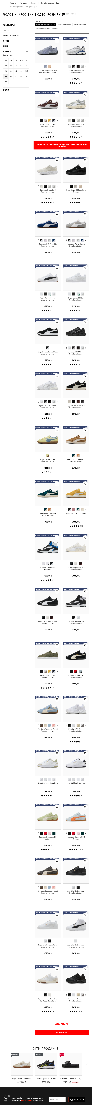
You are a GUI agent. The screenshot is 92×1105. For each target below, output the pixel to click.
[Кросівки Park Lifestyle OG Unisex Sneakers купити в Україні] (48, 978)
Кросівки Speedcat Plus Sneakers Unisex (75, 568)
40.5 (21, 66)
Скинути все (7, 55)
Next (85, 67)
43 (16, 71)
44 (21, 71)
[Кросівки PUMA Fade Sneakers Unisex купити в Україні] (76, 50)
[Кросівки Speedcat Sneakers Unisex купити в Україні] (76, 655)
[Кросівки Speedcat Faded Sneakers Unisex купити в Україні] (48, 709)
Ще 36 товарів (62, 1024)
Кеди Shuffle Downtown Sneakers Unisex (75, 407)
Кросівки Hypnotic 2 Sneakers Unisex (76, 125)
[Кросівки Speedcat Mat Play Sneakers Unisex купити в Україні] (48, 50)
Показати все (62, 1032)
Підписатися (76, 1100)
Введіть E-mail (54, 1099)
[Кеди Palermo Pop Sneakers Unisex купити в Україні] (48, 439)
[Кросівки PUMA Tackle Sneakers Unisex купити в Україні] (48, 223)
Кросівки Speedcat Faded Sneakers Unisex (47, 730)
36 (11, 60)
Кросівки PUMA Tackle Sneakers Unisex (48, 245)
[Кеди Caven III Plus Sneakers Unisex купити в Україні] (48, 277)
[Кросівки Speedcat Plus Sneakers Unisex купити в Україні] (76, 547)
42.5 (11, 71)
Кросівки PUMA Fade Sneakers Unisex (75, 71)
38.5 (6, 66)
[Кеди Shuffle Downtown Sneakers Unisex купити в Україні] (76, 385)
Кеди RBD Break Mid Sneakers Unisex (75, 622)
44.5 (26, 71)
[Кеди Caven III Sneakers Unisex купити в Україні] (76, 170)
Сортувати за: (40, 21)
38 (26, 60)
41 (26, 66)
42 (6, 71)
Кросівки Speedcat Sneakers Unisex (75, 676)
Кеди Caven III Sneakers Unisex (75, 191)
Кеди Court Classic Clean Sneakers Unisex (48, 353)
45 (6, 76)
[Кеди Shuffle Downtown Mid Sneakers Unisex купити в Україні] (76, 924)
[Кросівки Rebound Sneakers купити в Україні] (48, 547)
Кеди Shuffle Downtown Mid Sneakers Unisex (75, 946)
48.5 (6, 81)
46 (11, 76)
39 (11, 66)
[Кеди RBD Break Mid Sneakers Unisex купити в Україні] (76, 601)
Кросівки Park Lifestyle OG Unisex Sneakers (47, 1000)
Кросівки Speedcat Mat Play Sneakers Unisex (47, 71)
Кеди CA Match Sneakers (48, 783)
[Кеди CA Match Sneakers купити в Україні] (48, 763)
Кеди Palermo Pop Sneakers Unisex (47, 460)
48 (26, 76)
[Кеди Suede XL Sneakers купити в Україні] (76, 493)
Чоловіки (23, 3)
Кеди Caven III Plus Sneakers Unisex (47, 299)
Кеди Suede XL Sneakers (76, 513)
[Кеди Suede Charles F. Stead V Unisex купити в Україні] (76, 439)
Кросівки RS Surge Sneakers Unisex (75, 730)
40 (16, 66)
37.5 (21, 60)
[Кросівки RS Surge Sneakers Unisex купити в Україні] (76, 709)
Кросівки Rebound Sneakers (47, 568)
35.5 (6, 60)
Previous (66, 66)
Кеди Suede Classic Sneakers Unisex (47, 125)
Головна (13, 3)
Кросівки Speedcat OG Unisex (48, 838)
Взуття (33, 3)
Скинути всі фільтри (11, 35)
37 (16, 60)
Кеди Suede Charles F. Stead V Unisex (76, 460)
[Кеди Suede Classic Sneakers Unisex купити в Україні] (48, 104)
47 (21, 76)
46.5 (16, 76)
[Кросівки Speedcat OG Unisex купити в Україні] (48, 816)
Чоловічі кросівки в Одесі (50, 3)
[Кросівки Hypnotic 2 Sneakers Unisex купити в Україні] (76, 104)
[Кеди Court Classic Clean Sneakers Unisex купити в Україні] (48, 331)
